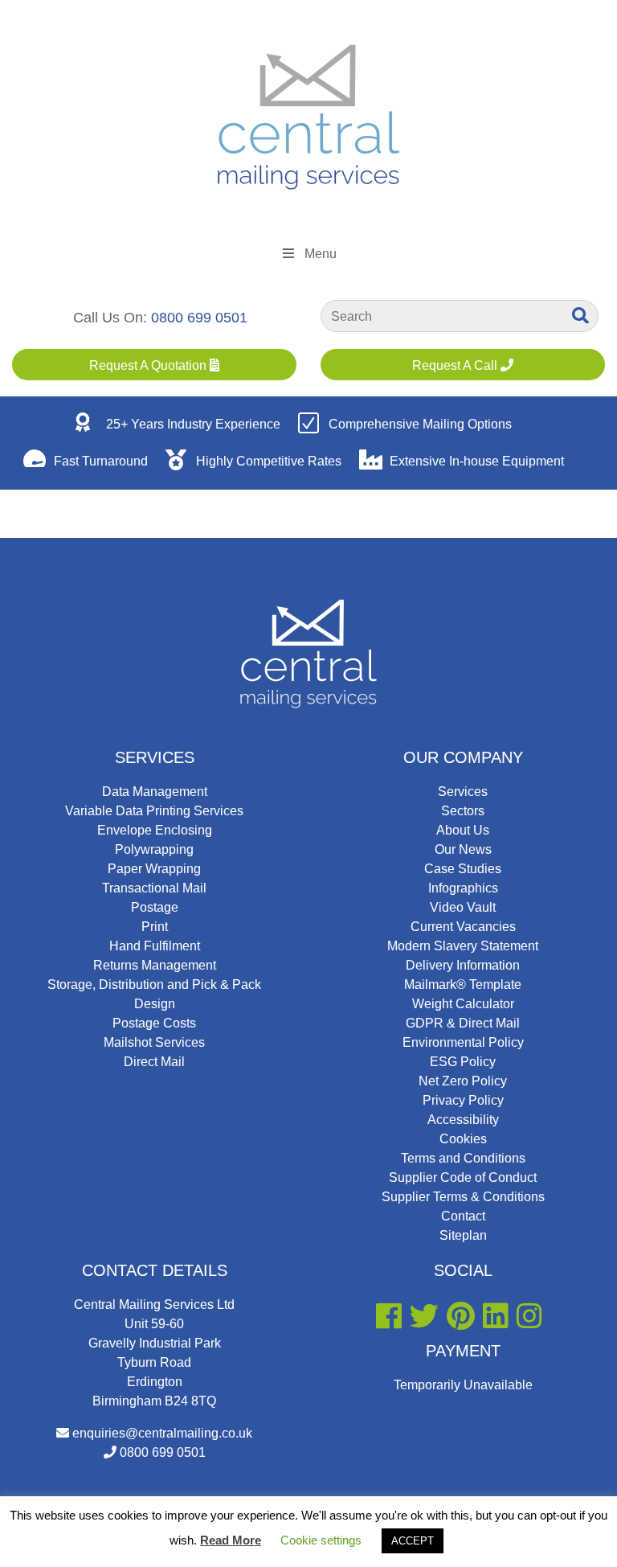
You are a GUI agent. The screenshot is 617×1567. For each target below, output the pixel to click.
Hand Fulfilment (154, 946)
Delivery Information (463, 965)
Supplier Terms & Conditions (463, 1197)
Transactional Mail (154, 888)
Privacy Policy (463, 1100)
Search (581, 314)
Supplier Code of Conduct (463, 1177)
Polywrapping (154, 849)
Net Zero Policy (463, 1081)
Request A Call (456, 365)
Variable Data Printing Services (154, 811)
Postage (154, 907)
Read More (230, 1540)
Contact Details (154, 1270)
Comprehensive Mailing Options (420, 424)
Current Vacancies (463, 926)
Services (154, 757)
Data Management (154, 791)
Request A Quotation (149, 365)
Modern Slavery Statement (462, 946)
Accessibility (463, 1119)
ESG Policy (463, 1062)
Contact (463, 1216)
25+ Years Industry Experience (193, 424)
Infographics (463, 888)
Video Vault (463, 907)
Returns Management (154, 965)
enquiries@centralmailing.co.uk (162, 1433)
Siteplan (463, 1235)
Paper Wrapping (154, 869)
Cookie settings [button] (321, 1540)
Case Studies (462, 869)
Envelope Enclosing (154, 830)
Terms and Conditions (463, 1158)
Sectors (462, 811)
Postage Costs (154, 1023)
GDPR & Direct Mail (463, 1023)
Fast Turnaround (101, 461)
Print (154, 926)
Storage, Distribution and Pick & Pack (154, 984)
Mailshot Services (154, 1042)
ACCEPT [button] (412, 1541)
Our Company (463, 757)
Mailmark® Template (462, 984)
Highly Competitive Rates (268, 461)
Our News (463, 849)
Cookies (463, 1139)
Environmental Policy (463, 1042)
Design (154, 1004)
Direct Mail (154, 1062)
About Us (462, 830)
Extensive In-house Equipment (477, 461)
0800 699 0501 (199, 318)
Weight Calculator (463, 1004)
